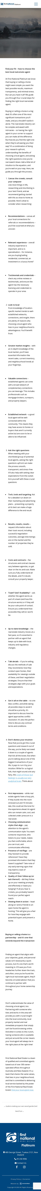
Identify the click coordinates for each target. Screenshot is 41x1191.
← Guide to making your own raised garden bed (20, 1106)
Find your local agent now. (22, 1090)
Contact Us (21, 1163)
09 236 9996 (21, 1159)
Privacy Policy (16, 1179)
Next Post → (19, 1111)
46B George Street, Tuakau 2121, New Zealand (21, 1153)
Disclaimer (26, 1179)
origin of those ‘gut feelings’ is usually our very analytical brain (20, 778)
